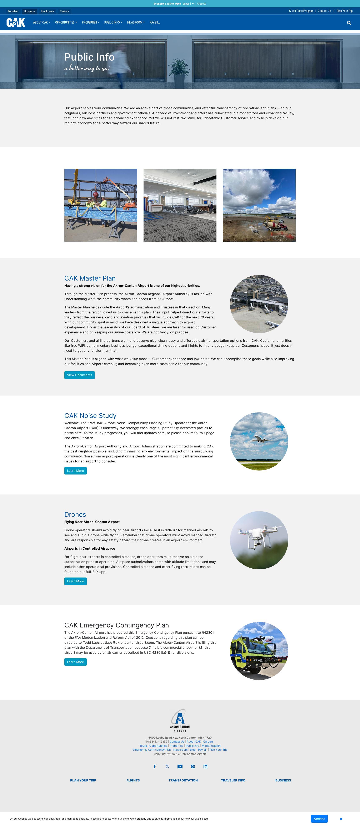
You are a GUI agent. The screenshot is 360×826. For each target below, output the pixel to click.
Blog (193, 749)
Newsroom (134, 22)
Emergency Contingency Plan (152, 749)
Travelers (13, 11)
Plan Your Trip (345, 10)
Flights (133, 780)
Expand (187, 3)
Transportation (183, 780)
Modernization (211, 745)
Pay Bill (155, 22)
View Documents (79, 375)
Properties (89, 22)
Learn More (75, 471)
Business (29, 11)
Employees (47, 11)
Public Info (112, 22)
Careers (64, 11)
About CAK (40, 22)
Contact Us (324, 10)
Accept (319, 819)
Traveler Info (233, 780)
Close (201, 3)
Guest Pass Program (301, 10)
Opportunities (65, 22)
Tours (144, 745)
